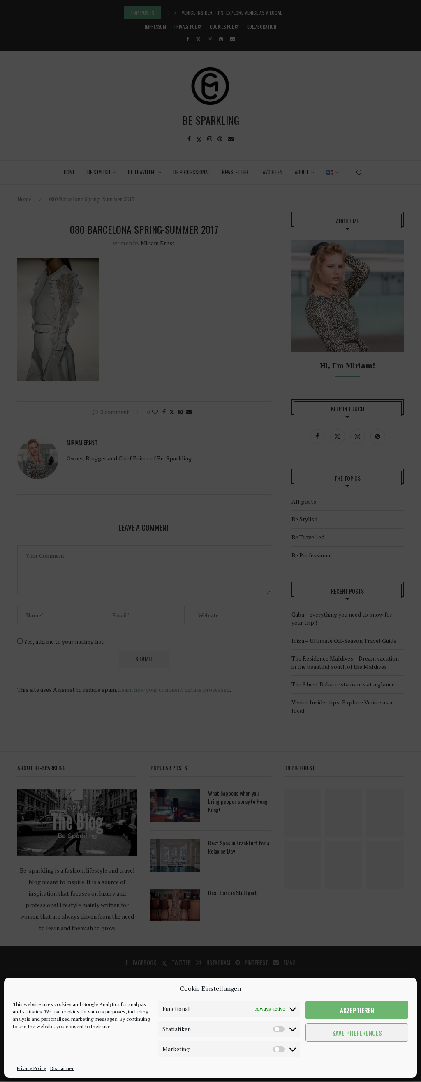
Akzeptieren (357, 1010)
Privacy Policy (31, 1068)
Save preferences (357, 1032)
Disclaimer (62, 1068)
